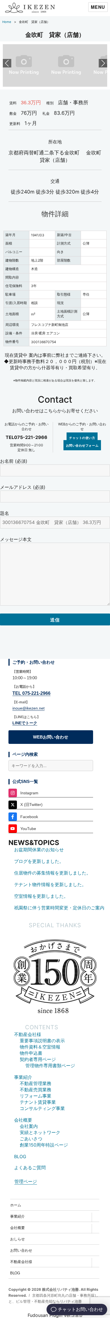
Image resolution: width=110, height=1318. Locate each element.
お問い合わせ (21, 1250)
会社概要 (23, 1120)
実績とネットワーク (40, 1132)
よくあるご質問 (30, 1167)
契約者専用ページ (38, 1059)
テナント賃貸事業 (38, 1102)
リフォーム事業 (35, 1096)
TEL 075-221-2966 (31, 693)
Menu (98, 7)
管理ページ (25, 1181)
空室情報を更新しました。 (41, 896)
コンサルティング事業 (42, 1108)
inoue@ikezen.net (28, 708)
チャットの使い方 (82, 437)
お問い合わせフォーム (82, 445)
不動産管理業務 (35, 1083)
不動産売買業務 (35, 1089)
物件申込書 (31, 1053)
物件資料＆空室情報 (40, 1047)
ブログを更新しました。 (39, 861)
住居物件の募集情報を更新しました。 (52, 873)
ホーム (15, 1204)
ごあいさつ (31, 1138)
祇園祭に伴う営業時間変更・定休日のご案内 (59, 907)
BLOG (20, 1156)
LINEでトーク (24, 723)
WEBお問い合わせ (50, 737)
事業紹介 (23, 1077)
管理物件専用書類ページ (50, 1065)
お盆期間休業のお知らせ (39, 849)
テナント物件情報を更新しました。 (50, 884)
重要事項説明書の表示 (42, 1040)
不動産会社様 (27, 1034)
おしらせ (17, 1238)
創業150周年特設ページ (44, 1145)
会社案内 (29, 1126)
